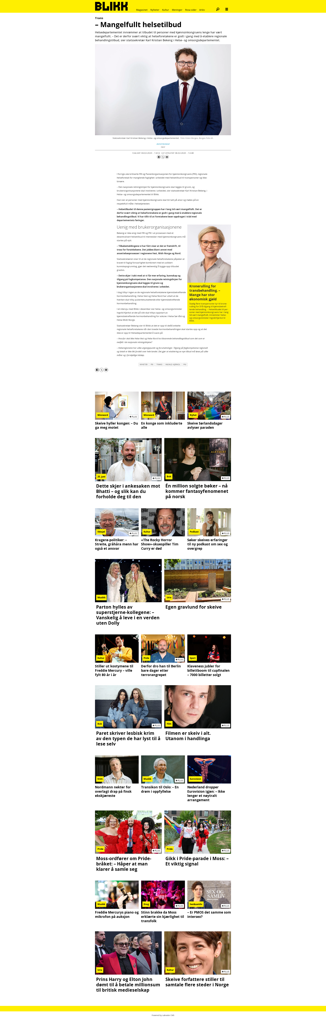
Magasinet (142, 9)
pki (185, 364)
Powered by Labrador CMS (163, 1015)
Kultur (165, 9)
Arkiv (202, 9)
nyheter (144, 364)
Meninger (177, 9)
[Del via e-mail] (167, 157)
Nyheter (154, 9)
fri (152, 364)
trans (159, 364)
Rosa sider (190, 9)
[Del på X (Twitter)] (163, 157)
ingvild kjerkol (173, 364)
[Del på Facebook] (159, 157)
